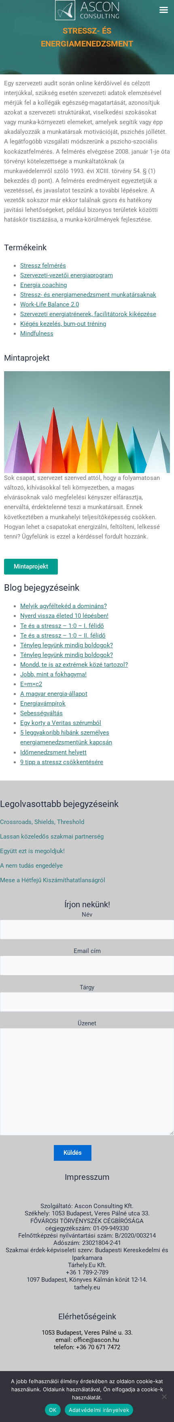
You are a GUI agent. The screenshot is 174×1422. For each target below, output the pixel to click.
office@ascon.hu (96, 1340)
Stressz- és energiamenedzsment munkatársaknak (88, 294)
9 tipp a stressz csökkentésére (61, 762)
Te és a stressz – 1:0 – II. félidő (63, 635)
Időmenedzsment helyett (53, 752)
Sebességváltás (41, 713)
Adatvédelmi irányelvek (99, 1410)
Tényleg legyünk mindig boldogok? (66, 645)
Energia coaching (43, 285)
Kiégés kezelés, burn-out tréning (63, 324)
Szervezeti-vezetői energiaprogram (66, 275)
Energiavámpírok (43, 703)
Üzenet (87, 1023)
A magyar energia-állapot (53, 693)
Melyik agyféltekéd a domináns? (63, 606)
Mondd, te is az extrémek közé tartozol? (74, 664)
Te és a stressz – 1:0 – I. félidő (62, 626)
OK (53, 1410)
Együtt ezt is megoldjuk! (32, 851)
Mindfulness (36, 333)
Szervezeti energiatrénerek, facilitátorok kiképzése (88, 314)
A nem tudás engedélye (31, 865)
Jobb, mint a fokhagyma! (53, 674)
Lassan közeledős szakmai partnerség (52, 836)
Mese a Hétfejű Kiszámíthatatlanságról (52, 880)
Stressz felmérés (43, 265)
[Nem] (164, 1396)
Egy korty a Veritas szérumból (60, 723)
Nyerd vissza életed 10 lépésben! (64, 615)
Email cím (87, 951)
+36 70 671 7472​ (98, 1347)
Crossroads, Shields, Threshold (42, 822)
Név (87, 914)
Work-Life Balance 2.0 (49, 304)
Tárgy (87, 987)
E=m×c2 (31, 684)
